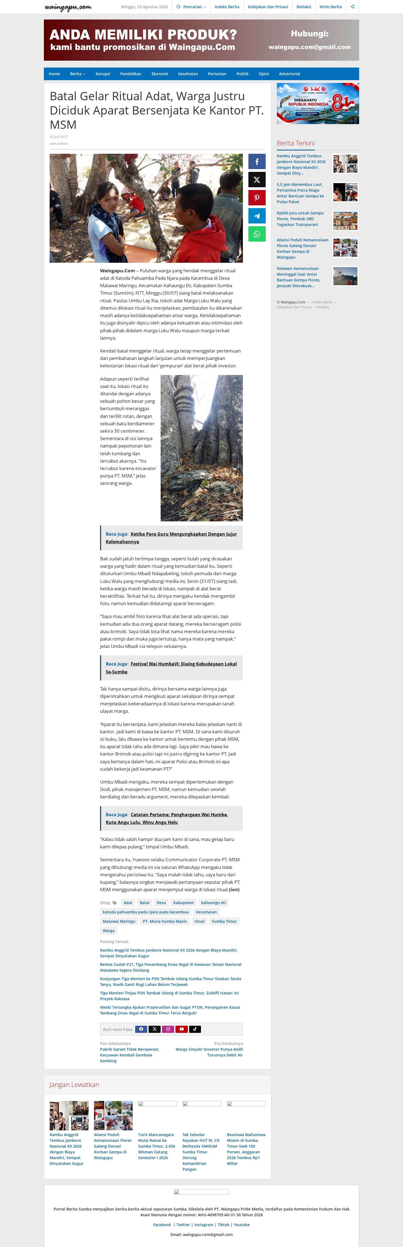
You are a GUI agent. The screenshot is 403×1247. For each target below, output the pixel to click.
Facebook (162, 1224)
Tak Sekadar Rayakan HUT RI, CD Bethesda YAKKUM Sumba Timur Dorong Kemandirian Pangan (201, 1152)
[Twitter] (155, 1029)
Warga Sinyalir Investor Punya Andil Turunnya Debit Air (209, 1049)
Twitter (183, 1224)
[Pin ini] (257, 197)
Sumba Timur (224, 921)
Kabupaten (183, 902)
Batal (144, 902)
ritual (199, 921)
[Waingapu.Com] (68, 6)
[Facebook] (141, 1029)
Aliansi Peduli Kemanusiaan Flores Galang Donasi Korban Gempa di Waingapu (113, 1146)
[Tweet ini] (257, 179)
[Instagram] (168, 1029)
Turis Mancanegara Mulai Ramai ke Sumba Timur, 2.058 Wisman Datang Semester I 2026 (156, 1146)
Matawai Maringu (119, 921)
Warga (109, 930)
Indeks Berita (322, 302)
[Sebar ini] (257, 161)
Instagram (203, 1224)
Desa (161, 902)
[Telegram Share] (257, 215)
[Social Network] (352, 7)
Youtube (242, 1224)
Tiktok (223, 1224)
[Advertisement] (72, 349)
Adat (128, 902)
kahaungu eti (213, 902)
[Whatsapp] (257, 234)
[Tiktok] (195, 1029)
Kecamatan (206, 912)
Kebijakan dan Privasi (294, 306)
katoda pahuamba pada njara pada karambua (146, 912)
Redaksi (322, 306)
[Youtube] (181, 1029)
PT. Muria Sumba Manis (165, 921)
